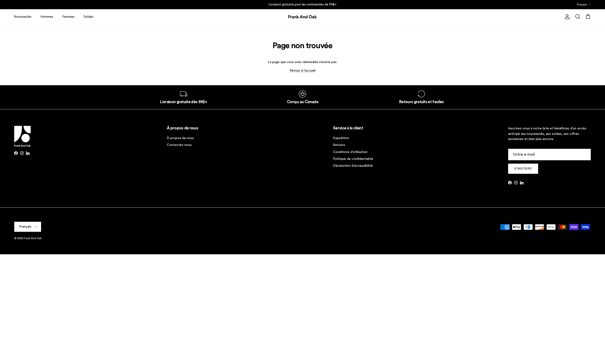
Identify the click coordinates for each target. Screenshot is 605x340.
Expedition (341, 138)
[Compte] (566, 17)
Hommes (47, 16)
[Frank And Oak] (302, 16)
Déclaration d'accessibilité (353, 165)
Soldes (88, 16)
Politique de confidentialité (353, 159)
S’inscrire (523, 168)
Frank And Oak (33, 238)
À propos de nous (180, 138)
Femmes (68, 16)
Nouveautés (22, 16)
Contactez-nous (179, 145)
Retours (339, 145)
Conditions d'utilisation (350, 152)
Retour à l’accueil (302, 70)
